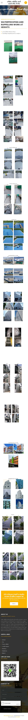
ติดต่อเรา (14, 603)
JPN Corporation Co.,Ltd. (8, 715)
